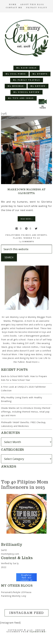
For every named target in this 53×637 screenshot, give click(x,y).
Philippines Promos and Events (26, 235)
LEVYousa (26, 592)
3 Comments (27, 242)
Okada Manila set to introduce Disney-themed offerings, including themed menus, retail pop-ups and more (25, 412)
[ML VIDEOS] (43, 98)
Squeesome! (38, 632)
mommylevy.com (10, 553)
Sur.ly (16, 563)
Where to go (31, 238)
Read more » (32, 361)
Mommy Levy (26, 37)
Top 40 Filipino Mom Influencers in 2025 (24, 484)
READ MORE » (27, 219)
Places (17, 238)
